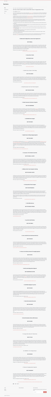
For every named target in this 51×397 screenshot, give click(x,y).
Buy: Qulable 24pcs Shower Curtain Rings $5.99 (30, 82)
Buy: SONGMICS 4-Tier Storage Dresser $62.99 (29, 363)
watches (25, 276)
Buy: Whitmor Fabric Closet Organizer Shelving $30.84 (30, 180)
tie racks (17, 34)
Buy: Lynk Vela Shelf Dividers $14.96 (29, 231)
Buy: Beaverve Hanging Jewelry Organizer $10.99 (30, 379)
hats (25, 63)
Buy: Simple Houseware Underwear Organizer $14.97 (29, 114)
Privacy (5, 390)
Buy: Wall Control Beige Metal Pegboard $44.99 (30, 280)
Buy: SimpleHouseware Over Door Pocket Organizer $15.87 (30, 98)
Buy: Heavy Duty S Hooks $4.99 (30, 66)
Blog (4, 7)
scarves (14, 28)
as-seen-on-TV (26, 141)
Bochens (9, 395)
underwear (36, 108)
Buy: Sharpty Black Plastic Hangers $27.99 (30, 199)
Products (8, 11)
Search (5, 389)
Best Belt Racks (8, 9)
